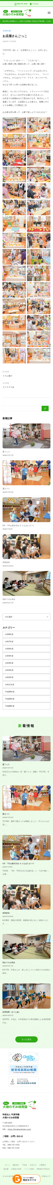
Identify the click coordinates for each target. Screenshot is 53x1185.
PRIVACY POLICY (43, 1169)
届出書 (5, 1169)
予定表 (24, 1165)
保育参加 (6, 562)
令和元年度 (9, 685)
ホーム (7, 1165)
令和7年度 (9, 642)
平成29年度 (9, 699)
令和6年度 (9, 649)
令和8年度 (9, 634)
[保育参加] (26, 546)
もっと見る (26, 1039)
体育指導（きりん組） (11, 1012)
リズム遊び (7, 376)
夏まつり (6, 489)
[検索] (45, 408)
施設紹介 (16, 1165)
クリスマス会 (8, 387)
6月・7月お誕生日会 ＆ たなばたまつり (18, 525)
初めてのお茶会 (9, 599)
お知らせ (33, 1165)
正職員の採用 (16, 1169)
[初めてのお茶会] (26, 583)
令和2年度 (9, 677)
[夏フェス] (26, 435)
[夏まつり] (26, 472)
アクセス (35, 4)
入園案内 (42, 1165)
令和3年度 (9, 670)
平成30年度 (9, 692)
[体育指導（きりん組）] (26, 996)
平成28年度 (9, 706)
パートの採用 (29, 1169)
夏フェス (6, 452)
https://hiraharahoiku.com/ (19, 1129)
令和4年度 (9, 663)
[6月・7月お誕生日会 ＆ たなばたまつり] (26, 509)
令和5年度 (7, 31)
